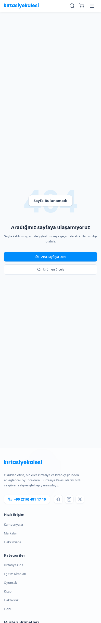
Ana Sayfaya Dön (53, 256)
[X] (80, 499)
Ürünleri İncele (53, 269)
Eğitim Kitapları (15, 574)
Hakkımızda (12, 542)
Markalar (10, 533)
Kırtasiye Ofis (13, 565)
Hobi (7, 609)
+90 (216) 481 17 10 (30, 499)
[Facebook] (58, 499)
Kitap (8, 591)
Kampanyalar (13, 524)
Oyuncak (10, 582)
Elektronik (11, 600)
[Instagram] (69, 499)
